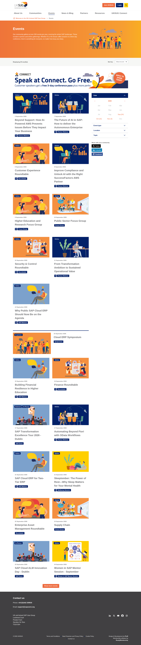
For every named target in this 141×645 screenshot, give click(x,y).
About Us (18, 13)
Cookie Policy (90, 636)
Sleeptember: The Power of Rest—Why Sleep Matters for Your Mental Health (70, 482)
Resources (100, 13)
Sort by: (110, 62)
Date (95, 95)
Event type (97, 125)
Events (51, 13)
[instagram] (126, 615)
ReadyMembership (122, 640)
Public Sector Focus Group (70, 220)
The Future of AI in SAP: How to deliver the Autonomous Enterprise (68, 124)
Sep (121, 114)
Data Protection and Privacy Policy (72, 636)
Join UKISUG (108, 5)
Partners (84, 13)
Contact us (18, 598)
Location (97, 130)
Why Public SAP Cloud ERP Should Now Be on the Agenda (31, 314)
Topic (96, 135)
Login (120, 5)
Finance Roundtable (66, 384)
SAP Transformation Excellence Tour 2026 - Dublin (28, 435)
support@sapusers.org (26, 607)
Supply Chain (62, 525)
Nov (109, 119)
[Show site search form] (126, 5)
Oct (99, 119)
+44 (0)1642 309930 (25, 603)
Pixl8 (126, 636)
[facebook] (122, 615)
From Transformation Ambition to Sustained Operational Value (67, 267)
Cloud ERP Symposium (67, 337)
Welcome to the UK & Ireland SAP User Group (30, 18)
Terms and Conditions (53, 636)
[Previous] (95, 101)
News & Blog (67, 13)
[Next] (125, 101)
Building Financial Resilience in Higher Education (26, 388)
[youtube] (118, 615)
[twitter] (114, 615)
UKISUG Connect (119, 13)
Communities (35, 13)
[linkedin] (109, 615)
